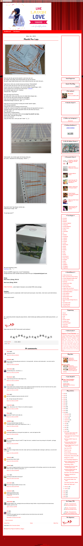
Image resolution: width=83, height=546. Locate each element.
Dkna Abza (9, 430)
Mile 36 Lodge (66, 298)
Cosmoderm (69, 340)
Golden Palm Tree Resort (68, 288)
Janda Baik (65, 231)
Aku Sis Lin (65, 357)
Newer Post (6, 523)
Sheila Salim (9, 501)
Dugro (73, 340)
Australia (65, 218)
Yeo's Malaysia (76, 348)
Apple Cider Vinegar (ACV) (70, 339)
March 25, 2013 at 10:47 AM (13, 486)
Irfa (7, 511)
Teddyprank (74, 337)
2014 (64, 410)
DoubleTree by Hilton (67, 283)
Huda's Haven (66, 228)
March (65, 431)
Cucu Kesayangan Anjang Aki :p (71, 459)
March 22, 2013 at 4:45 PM (12, 434)
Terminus (74, 347)
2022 (64, 395)
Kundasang (65, 236)
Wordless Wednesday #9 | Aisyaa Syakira (73, 187)
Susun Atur (65, 324)
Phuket (64, 254)
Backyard (65, 314)
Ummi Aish (9, 405)
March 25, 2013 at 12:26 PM (13, 497)
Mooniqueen (9, 376)
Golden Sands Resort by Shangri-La (70, 289)
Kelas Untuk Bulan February (69, 384)
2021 (64, 397)
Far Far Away (66, 285)
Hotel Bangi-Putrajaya (67, 291)
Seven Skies (66, 346)
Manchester (65, 244)
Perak (64, 252)
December (66, 414)
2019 (64, 401)
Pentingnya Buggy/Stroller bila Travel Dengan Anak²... (70, 470)
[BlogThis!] (16, 341)
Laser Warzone (65, 344)
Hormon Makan (67, 451)
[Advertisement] (70, 55)
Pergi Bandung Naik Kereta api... (71, 477)
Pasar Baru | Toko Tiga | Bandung (71, 472)
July (65, 423)
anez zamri (9, 482)
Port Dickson (66, 256)
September (66, 419)
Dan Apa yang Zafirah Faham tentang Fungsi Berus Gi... (70, 442)
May (65, 427)
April (65, 429)
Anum (8, 351)
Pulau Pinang (66, 257)
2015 (64, 408)
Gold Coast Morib (66, 286)
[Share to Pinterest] (20, 341)
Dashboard (7, 31)
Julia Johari (9, 368)
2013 (64, 412)
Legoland (65, 239)
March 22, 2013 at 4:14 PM (12, 426)
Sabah (64, 261)
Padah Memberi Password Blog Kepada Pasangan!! (73, 194)
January (66, 488)
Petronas (69, 337)
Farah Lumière (66, 364)
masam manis (66, 383)
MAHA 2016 (70, 344)
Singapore (65, 264)
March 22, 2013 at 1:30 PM (12, 416)
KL (63, 233)
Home (31, 523)
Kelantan (65, 234)
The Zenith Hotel (66, 304)
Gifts (64, 316)
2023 (64, 393)
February (66, 486)
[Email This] (15, 341)
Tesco (78, 347)
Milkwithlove (64, 337)
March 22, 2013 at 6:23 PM (12, 461)
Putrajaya (65, 259)
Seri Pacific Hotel (66, 302)
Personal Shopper (67, 322)
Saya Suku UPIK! (68, 448)
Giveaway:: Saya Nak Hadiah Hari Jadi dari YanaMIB (73, 161)
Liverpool (65, 241)
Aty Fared (9, 384)
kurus (8, 394)
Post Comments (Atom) (15, 525)
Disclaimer (16, 31)
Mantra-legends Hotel (67, 296)
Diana (8, 413)
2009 (64, 496)
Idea (64, 317)
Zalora (63, 350)
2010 (64, 494)
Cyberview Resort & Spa (68, 280)
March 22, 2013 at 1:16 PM (12, 390)
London (64, 243)
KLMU (66, 343)
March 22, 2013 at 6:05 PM (12, 453)
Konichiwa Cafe (76, 343)
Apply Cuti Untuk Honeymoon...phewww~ (73, 167)
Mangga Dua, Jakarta (68, 457)
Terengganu (65, 266)
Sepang (64, 262)
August (66, 421)
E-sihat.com (9, 495)
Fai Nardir (9, 359)
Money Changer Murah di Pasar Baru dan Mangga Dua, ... (71, 462)
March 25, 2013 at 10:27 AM (13, 478)
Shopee (73, 346)
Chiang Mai (65, 224)
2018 (64, 403)
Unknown (9, 457)
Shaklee (70, 346)
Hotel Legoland (66, 293)
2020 (64, 399)
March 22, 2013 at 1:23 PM (12, 408)
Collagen (63, 336)
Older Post (55, 523)
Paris (64, 251)
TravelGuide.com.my (69, 348)
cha (7, 448)
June (65, 425)
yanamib (9, 438)
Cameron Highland (67, 223)
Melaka (64, 248)
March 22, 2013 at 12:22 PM (13, 372)
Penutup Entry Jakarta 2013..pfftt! (71, 455)
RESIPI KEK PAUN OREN (68, 380)
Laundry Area (66, 321)
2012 (64, 491)
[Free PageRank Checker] (70, 134)
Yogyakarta (65, 267)
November (66, 416)
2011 (64, 492)
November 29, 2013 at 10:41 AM (13, 517)
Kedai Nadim (69, 343)
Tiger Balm (64, 348)
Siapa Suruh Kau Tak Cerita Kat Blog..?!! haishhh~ (72, 207)
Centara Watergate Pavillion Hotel (70, 278)
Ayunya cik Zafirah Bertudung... (71, 453)
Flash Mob (77, 340)
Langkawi (65, 238)
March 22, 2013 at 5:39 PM (12, 443)
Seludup (77, 335)
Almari (64, 312)
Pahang (64, 249)
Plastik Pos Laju (67, 450)
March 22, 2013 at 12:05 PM (13, 364)
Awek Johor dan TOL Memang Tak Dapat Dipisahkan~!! (72, 181)
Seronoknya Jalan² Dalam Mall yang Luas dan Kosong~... (70, 433)
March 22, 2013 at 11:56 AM (13, 355)
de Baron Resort (66, 306)
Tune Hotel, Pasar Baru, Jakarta (71, 482)
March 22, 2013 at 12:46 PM (13, 380)
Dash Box (65, 281)
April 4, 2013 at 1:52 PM (12, 506)
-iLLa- (8, 474)
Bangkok (65, 221)
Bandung (65, 219)
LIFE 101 (45, 544)
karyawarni (9, 490)
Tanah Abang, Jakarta (68, 464)
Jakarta (64, 229)
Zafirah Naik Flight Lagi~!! (69, 484)
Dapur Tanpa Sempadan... (69, 379)
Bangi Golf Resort (71, 335)
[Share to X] (17, 341)
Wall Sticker (65, 326)
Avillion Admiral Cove (67, 275)
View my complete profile (73, 95)
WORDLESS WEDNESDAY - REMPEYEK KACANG (72, 359)
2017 (64, 404)
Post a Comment (9, 520)
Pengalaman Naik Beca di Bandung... (69, 475)
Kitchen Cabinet (66, 319)
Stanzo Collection (69, 347)
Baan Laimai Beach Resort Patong (70, 276)
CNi (8, 343)
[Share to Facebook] (18, 341)
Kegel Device (76, 336)
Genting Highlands (67, 226)
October (66, 417)
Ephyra (64, 333)
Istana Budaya (69, 336)
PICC (63, 346)
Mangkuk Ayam (76, 344)
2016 (64, 406)
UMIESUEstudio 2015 (45, 545)
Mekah (64, 246)
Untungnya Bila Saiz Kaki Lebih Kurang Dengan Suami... (70, 467)
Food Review (71, 333)
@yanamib (70, 120)
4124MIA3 (9, 421)
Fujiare (63, 342)
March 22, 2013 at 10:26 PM (13, 470)
